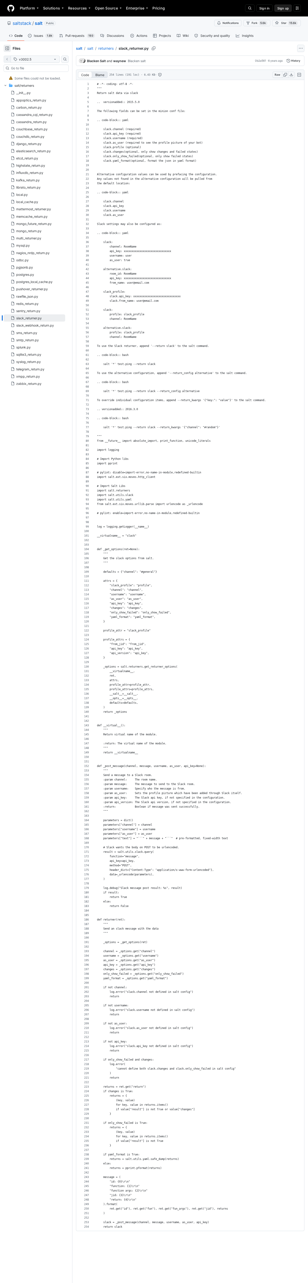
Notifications (231, 23)
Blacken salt (137, 61)
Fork (259, 23)
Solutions (51, 8)
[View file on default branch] (7, 59)
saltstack (22, 23)
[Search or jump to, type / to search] (250, 8)
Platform (27, 8)
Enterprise (135, 8)
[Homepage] (10, 8)
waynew (119, 61)
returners (106, 48)
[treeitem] (34, 78)
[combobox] (38, 68)
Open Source (106, 8)
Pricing (158, 8)
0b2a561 (260, 60)
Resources (77, 8)
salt (39, 23)
